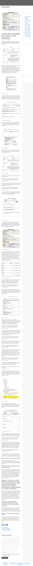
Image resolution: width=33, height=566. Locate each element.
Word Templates (27, 36)
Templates (8, 528)
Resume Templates (28, 33)
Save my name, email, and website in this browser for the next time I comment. (11, 555)
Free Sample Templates (13, 562)
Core (6, 528)
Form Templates (27, 26)
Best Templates (25, 562)
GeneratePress (5, 564)
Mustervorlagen (20, 564)
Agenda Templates (28, 16)
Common (4, 528)
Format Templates (28, 28)
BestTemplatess (6, 7)
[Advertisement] (28, 60)
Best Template (20, 563)
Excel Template (15, 563)
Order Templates (27, 32)
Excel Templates (27, 25)
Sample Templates (5, 527)
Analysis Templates (28, 20)
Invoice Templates (28, 29)
